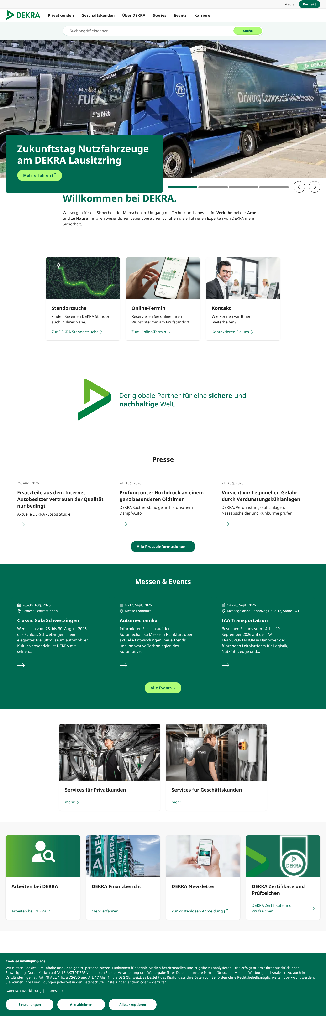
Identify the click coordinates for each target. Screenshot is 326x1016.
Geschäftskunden (98, 15)
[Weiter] (314, 187)
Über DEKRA (133, 15)
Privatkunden (61, 15)
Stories (159, 15)
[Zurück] (299, 187)
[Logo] (25, 15)
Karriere (202, 15)
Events (180, 15)
